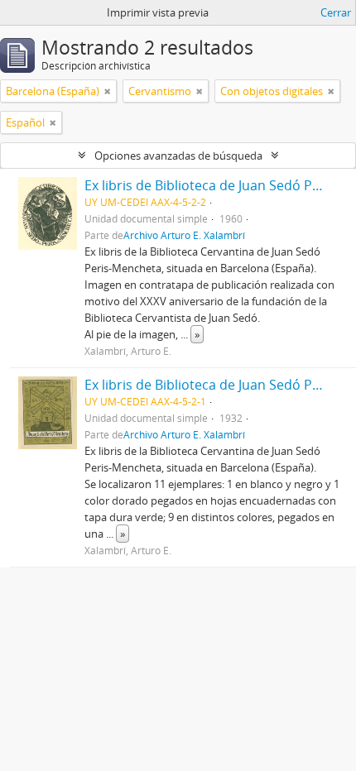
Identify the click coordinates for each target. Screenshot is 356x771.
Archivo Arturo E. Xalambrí (184, 235)
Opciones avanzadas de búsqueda (178, 155)
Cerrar (335, 12)
